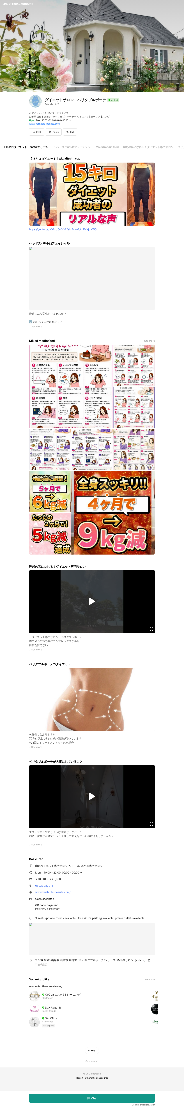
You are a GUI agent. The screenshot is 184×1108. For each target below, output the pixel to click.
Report (79, 1077)
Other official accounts (96, 1077)
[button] (54, 132)
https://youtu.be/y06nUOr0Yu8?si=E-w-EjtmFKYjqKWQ (62, 229)
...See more (35, 326)
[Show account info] (113, 100)
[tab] (25, 147)
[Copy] (149, 960)
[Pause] (92, 601)
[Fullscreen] (152, 629)
